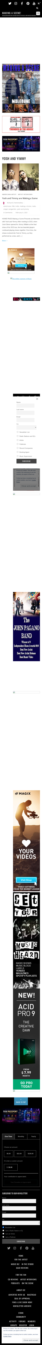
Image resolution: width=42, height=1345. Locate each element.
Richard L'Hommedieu (15, 203)
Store (21, 1312)
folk (13, 206)
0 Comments (7, 213)
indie (17, 206)
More (4, 241)
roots (34, 206)
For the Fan (21, 1274)
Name (4, 1198)
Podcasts (15, 1283)
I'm (3, 1219)
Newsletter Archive (22, 1306)
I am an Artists (10, 1234)
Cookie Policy (7, 1336)
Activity (13, 1321)
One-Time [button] (8, 1136)
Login (31, 1325)
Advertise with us (17, 1294)
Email (4, 1212)
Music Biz (15, 1264)
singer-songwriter (9, 209)
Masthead (31, 1294)
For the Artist (21, 1259)
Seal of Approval (22, 1298)
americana (7, 206)
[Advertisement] (21, 40)
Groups (13, 1325)
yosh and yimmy (23, 209)
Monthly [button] (21, 1136)
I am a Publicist (10, 1237)
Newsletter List (10, 1227)
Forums (22, 1321)
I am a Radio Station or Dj (14, 1231)
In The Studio (28, 1264)
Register (23, 1325)
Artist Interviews (25, 194)
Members (32, 1321)
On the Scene (27, 1283)
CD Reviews (13, 1279)
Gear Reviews (22, 1267)
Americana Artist (9, 194)
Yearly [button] (33, 1136)
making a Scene (25, 206)
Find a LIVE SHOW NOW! (22, 1302)
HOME (21, 1255)
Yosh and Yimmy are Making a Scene (20, 198)
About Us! (21, 1290)
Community (21, 1316)
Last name (5, 1205)
